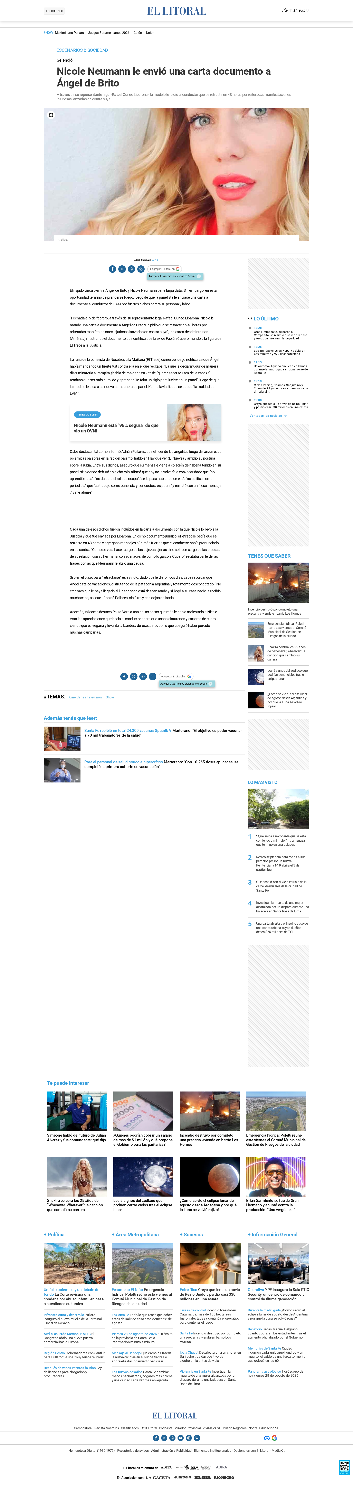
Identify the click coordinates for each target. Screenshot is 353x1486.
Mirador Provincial (187, 1428)
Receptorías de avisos (133, 1451)
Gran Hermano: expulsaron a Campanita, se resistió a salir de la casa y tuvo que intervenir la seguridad (281, 333)
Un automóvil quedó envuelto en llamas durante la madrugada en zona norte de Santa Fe (281, 368)
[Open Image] (51, 115)
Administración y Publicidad (171, 1451)
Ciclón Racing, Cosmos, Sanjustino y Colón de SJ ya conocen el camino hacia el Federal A (281, 386)
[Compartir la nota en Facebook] (112, 269)
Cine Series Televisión (85, 697)
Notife (253, 1428)
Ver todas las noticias (266, 416)
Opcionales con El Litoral (251, 1451)
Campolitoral (83, 1428)
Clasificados (130, 1428)
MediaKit (278, 1451)
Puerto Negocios (235, 1428)
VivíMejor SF (212, 1428)
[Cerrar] (199, 276)
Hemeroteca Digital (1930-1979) (92, 1451)
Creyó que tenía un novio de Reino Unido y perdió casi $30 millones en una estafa (281, 403)
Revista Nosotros (106, 1428)
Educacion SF (269, 1428)
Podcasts (165, 1428)
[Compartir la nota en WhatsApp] (131, 269)
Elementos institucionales (212, 1451)
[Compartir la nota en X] (122, 269)
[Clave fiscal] (344, 1474)
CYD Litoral (149, 1428)
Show (110, 697)
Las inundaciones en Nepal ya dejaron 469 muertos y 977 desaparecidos (279, 350)
